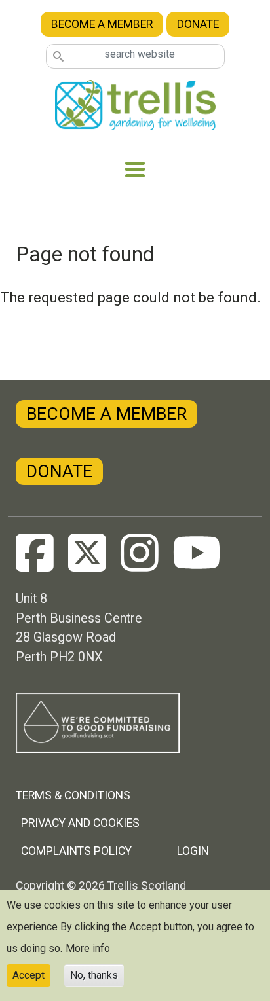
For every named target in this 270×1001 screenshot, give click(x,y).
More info (88, 948)
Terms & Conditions (73, 795)
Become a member (102, 24)
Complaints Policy (76, 851)
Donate (198, 24)
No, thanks (94, 975)
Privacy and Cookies (80, 822)
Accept (28, 975)
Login (193, 851)
